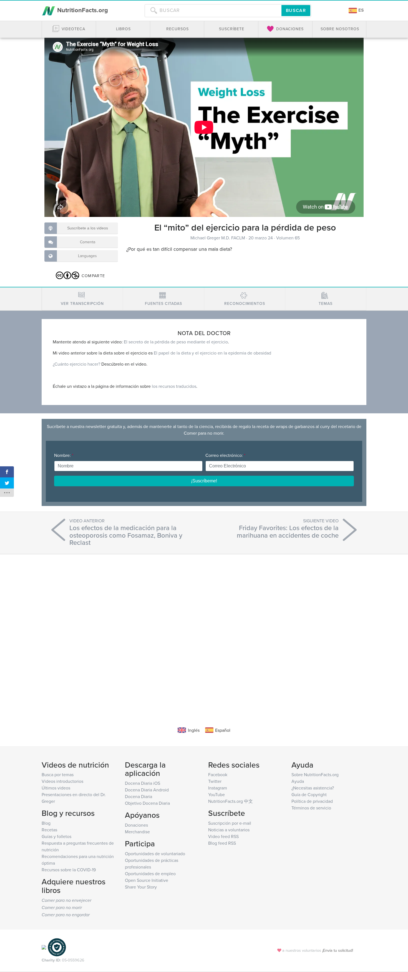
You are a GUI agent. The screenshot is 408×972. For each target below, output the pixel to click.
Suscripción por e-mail (229, 823)
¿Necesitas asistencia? (312, 788)
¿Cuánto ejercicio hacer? (76, 364)
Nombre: (63, 455)
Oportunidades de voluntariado (155, 853)
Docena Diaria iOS (142, 783)
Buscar (296, 10)
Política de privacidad (312, 801)
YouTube (216, 794)
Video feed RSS (223, 836)
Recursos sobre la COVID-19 (69, 870)
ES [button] (360, 10)
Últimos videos (56, 788)
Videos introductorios (62, 781)
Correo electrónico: (225, 455)
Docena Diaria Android (147, 790)
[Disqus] (204, 632)
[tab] (82, 298)
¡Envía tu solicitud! (337, 950)
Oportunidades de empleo (150, 873)
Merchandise (137, 832)
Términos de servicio (311, 808)
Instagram (217, 788)
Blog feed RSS (222, 843)
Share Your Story (141, 887)
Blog (46, 823)
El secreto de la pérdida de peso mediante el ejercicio (176, 342)
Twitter (214, 781)
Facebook (217, 774)
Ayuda (297, 781)
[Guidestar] (44, 947)
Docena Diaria (138, 796)
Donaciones (136, 825)
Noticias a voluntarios (229, 830)
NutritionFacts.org (82, 10)
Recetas (49, 830)
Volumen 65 (288, 238)
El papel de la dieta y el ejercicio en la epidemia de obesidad (212, 353)
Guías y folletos (56, 836)
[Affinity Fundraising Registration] (57, 947)
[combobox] (213, 10)
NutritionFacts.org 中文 (230, 801)
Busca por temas (58, 774)
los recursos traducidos (174, 386)
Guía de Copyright (309, 794)
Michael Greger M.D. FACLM (218, 238)
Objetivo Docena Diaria (147, 803)
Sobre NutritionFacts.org (315, 774)
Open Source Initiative (146, 880)
